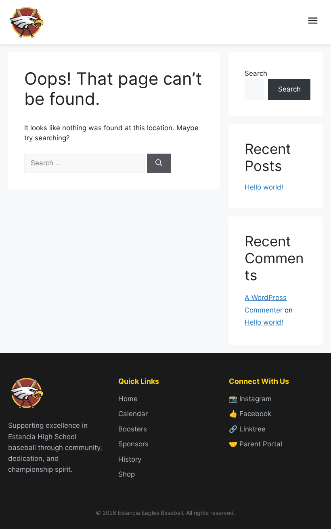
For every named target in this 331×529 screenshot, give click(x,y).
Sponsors (133, 444)
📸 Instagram (250, 399)
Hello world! (264, 187)
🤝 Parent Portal (255, 444)
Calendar (133, 414)
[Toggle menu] (313, 22)
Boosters (132, 429)
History (129, 459)
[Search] (159, 163)
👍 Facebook (250, 414)
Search (256, 73)
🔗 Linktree (247, 429)
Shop (126, 474)
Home (128, 399)
